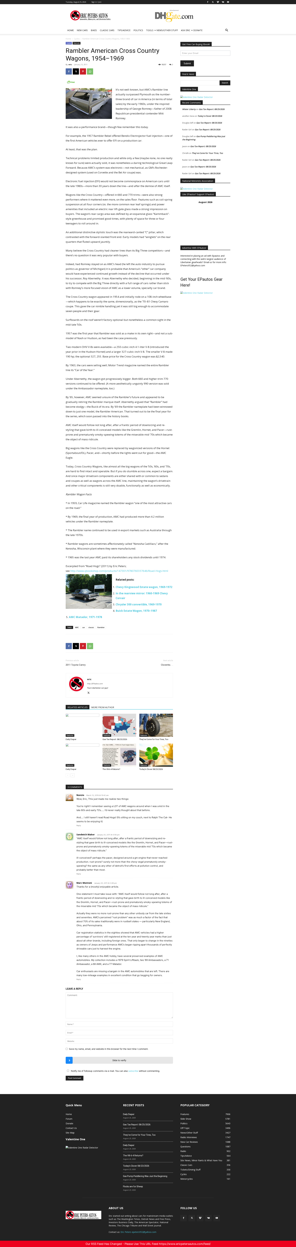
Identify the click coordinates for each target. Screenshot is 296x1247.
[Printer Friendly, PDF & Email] (119, 82)
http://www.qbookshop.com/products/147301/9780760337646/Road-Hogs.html (119, 571)
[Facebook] (69, 71)
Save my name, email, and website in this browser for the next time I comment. (108, 1049)
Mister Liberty (189, 109)
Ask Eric (185, 30)
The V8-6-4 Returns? (111, 769)
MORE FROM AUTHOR (102, 707)
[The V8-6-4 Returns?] (119, 755)
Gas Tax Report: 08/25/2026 (115, 739)
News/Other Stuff (167, 30)
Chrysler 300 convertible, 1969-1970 (139, 604)
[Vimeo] (200, 1218)
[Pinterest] (83, 71)
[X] (76, 71)
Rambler (101, 627)
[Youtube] (217, 1218)
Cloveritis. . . (167, 664)
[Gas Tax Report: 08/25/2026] (119, 725)
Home (70, 30)
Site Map (70, 1132)
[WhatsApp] (90, 71)
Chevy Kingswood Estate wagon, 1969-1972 (144, 587)
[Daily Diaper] (82, 725)
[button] (226, 30)
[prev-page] (68, 775)
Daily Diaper (71, 739)
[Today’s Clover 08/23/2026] (156, 755)
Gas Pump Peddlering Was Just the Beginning (145, 1176)
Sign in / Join (96, 2)
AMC (77, 627)
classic (91, 627)
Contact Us (71, 1128)
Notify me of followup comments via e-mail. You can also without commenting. (115, 1071)
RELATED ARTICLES (78, 707)
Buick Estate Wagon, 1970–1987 (136, 610)
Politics (138, 30)
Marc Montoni (84, 882)
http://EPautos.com (95, 684)
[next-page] (72, 775)
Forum (69, 1118)
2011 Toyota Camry (76, 664)
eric (70, 64)
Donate (197, 30)
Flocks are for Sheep (133, 1186)
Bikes (94, 30)
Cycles (77, 38)
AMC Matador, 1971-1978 (85, 617)
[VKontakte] (208, 1218)
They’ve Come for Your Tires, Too (153, 739)
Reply (78, 825)
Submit (187, 63)
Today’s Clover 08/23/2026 (151, 769)
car (83, 627)
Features (77, 43)
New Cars (82, 30)
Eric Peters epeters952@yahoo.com (138, 1232)
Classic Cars (107, 30)
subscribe (133, 1071)
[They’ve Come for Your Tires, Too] (156, 725)
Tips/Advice (123, 30)
